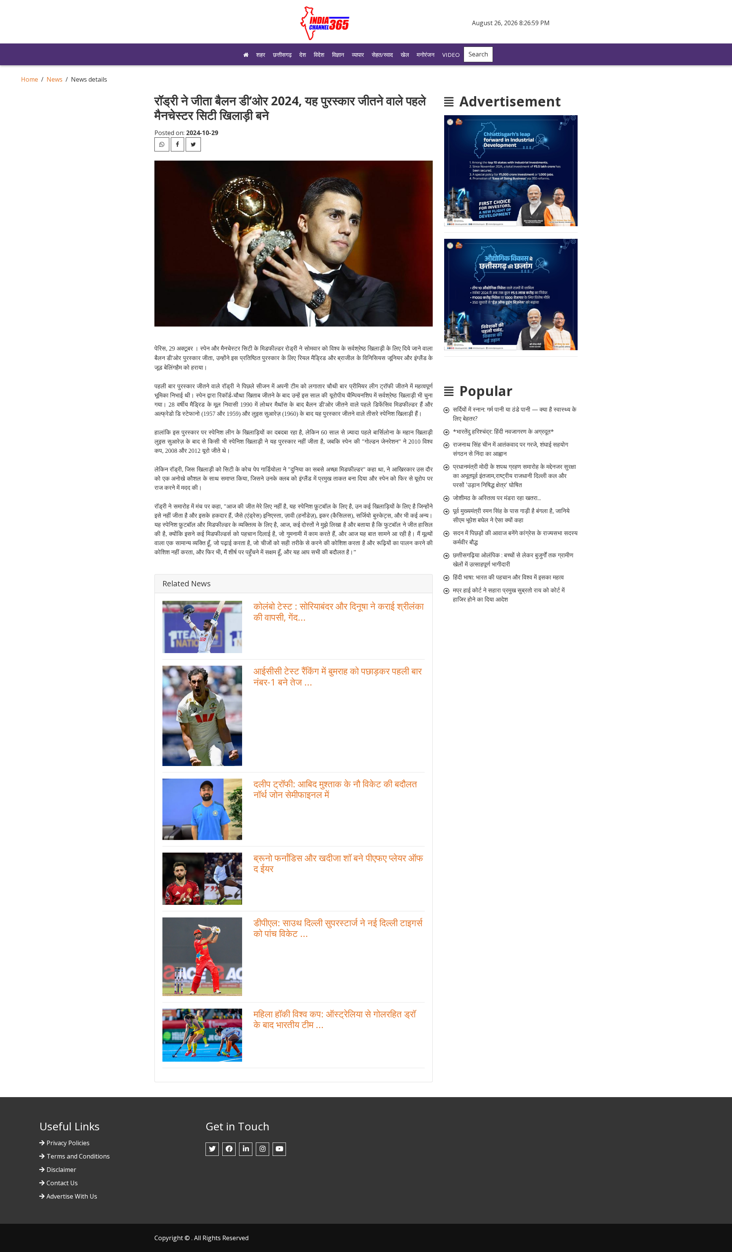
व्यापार (358, 54)
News (55, 79)
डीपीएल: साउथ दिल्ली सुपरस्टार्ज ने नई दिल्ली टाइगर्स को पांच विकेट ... (338, 928)
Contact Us (62, 1183)
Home (29, 79)
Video (451, 54)
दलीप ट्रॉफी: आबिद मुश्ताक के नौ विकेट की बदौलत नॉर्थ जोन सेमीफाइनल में (335, 789)
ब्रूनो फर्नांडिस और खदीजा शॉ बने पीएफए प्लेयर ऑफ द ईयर (338, 863)
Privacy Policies (68, 1143)
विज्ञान (338, 54)
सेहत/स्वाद (382, 54)
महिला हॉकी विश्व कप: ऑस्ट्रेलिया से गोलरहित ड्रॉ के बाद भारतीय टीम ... (335, 1019)
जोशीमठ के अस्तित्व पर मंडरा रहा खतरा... (497, 498)
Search (478, 54)
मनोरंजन (426, 54)
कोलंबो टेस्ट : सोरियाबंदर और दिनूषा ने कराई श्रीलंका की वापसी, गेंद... (339, 611)
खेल (405, 54)
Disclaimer (61, 1169)
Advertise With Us (72, 1196)
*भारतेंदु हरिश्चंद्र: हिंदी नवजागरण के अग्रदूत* (503, 431)
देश (302, 54)
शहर (260, 54)
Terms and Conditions (78, 1156)
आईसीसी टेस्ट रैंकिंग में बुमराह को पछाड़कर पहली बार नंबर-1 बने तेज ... (338, 676)
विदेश (319, 54)
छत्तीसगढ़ (282, 54)
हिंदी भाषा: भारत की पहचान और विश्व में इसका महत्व (508, 577)
